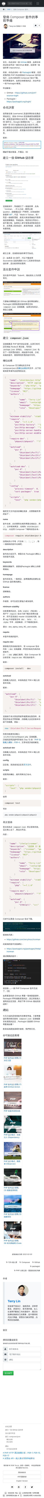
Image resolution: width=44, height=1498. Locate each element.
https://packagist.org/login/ (19, 101)
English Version (22, 1481)
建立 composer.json (12, 1437)
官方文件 (27, 764)
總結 (7, 1446)
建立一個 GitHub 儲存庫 (14, 1430)
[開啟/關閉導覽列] (37, 3)
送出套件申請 (10, 1433)
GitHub (23, 62)
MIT (10, 214)
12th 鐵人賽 (12, 1262)
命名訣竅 (8, 1426)
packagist (36, 1266)
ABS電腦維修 (22, 1477)
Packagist (26, 72)
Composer (26, 1262)
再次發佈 (9, 1442)
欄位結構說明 (24, 368)
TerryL (17, 1465)
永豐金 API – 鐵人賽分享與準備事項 (19, 1458)
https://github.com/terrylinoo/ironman (23, 939)
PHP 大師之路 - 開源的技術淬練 (28, 1270)
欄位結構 (9, 1439)
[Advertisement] (22, 1400)
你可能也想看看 (11, 1449)
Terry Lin (12, 26)
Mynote (25, 1468)
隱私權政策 (22, 1472)
